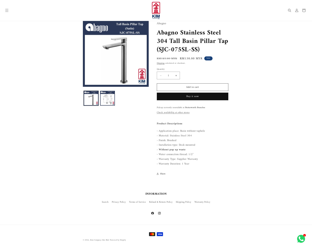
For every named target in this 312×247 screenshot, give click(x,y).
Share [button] (163, 174)
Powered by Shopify (118, 240)
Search (105, 202)
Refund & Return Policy (160, 202)
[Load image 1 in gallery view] (91, 98)
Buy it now (192, 96)
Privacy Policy (119, 202)
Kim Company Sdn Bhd (99, 240)
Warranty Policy (202, 202)
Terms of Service (137, 202)
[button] (6, 10)
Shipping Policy (183, 202)
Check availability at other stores (173, 112)
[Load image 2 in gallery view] (107, 98)
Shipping (160, 63)
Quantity (161, 69)
